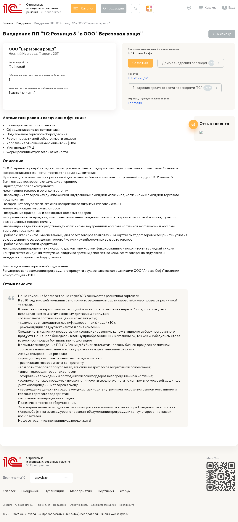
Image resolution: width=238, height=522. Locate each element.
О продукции (113, 8)
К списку (224, 34)
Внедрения (23, 23)
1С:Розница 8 (138, 78)
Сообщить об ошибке (103, 504)
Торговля (135, 103)
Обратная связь (79, 504)
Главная (8, 23)
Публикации (54, 491)
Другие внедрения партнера (188, 63)
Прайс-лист (43, 504)
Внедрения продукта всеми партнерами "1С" (172, 88)
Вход (231, 7)
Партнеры (106, 491)
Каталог (9, 491)
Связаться (140, 63)
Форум (125, 491)
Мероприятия (81, 491)
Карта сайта (126, 504)
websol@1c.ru (119, 514)
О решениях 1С (24, 504)
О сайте (7, 504)
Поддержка (60, 504)
